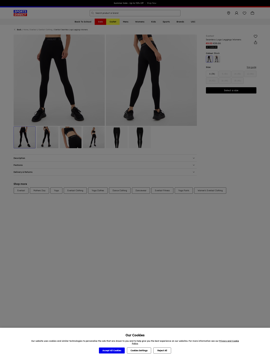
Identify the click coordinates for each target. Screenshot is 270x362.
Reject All (162, 350)
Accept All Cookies (111, 350)
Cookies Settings (139, 350)
